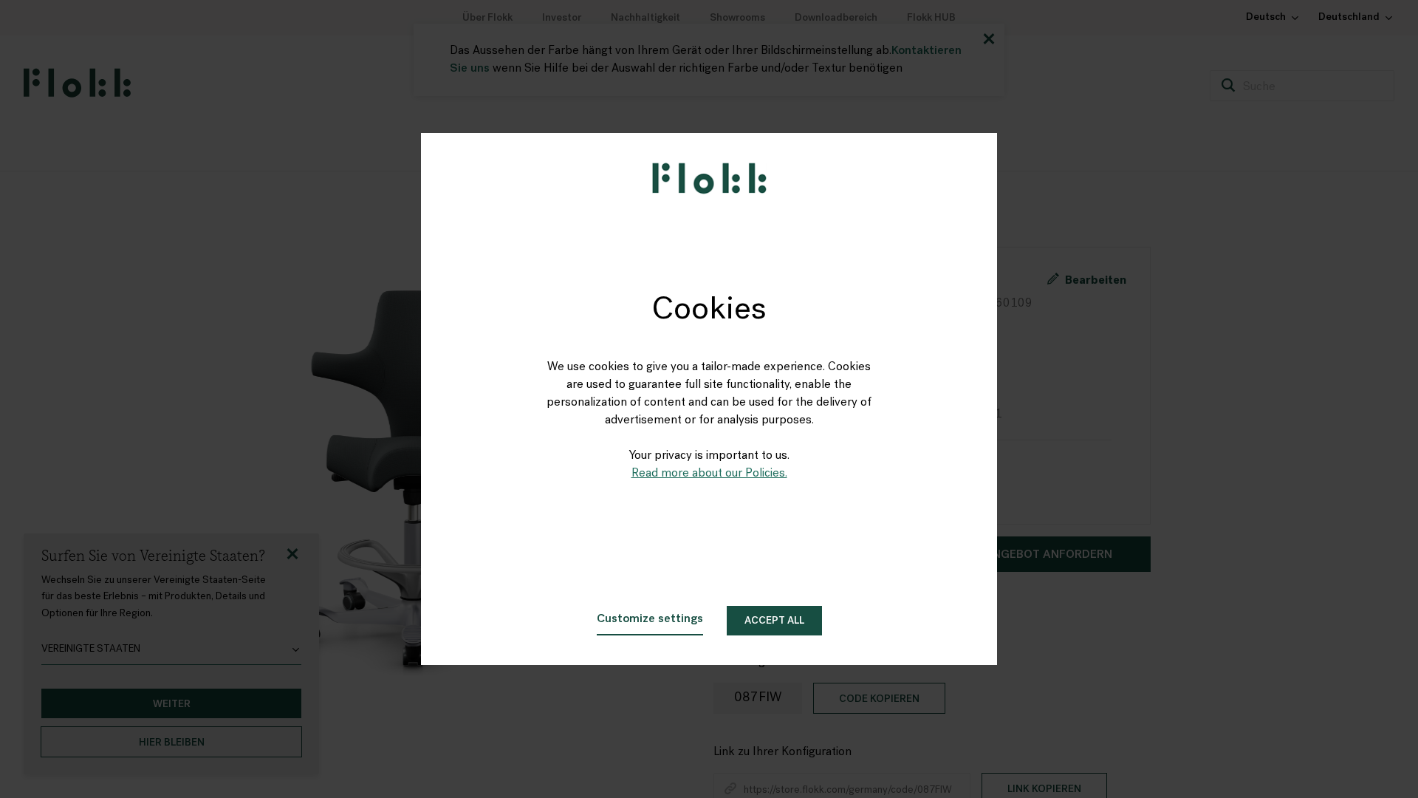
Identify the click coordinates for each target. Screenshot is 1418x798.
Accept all (774, 621)
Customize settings (650, 619)
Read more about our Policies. (709, 474)
